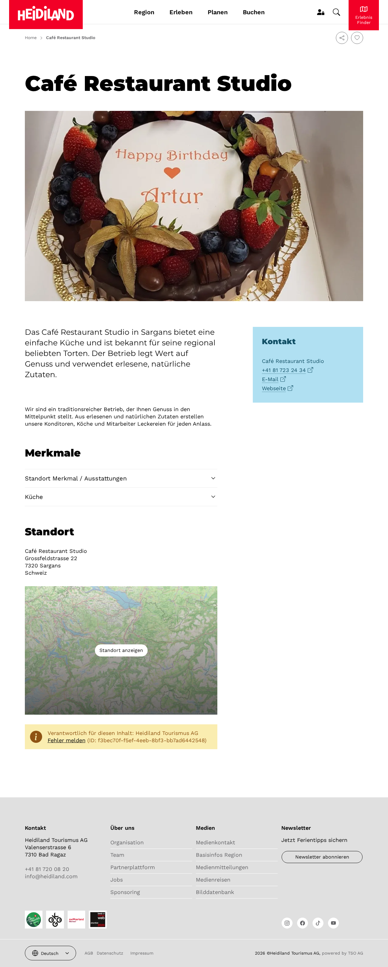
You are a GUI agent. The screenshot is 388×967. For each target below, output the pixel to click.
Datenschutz (110, 953)
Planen (218, 12)
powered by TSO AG (342, 953)
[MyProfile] (320, 12)
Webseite (274, 388)
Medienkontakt (215, 842)
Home (31, 37)
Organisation (127, 842)
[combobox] (50, 953)
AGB (89, 953)
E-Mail (270, 379)
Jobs (116, 879)
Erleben (180, 12)
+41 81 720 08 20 (47, 869)
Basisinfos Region (219, 855)
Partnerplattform (132, 867)
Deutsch (50, 953)
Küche (34, 496)
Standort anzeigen (121, 650)
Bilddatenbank (215, 892)
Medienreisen (213, 879)
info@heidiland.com (51, 876)
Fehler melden (66, 740)
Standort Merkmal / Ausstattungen (76, 478)
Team (117, 855)
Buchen (254, 12)
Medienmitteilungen (222, 867)
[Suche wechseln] (336, 12)
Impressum (141, 953)
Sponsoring (125, 892)
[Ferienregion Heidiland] (46, 14)
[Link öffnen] (287, 923)
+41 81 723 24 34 (284, 370)
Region (144, 12)
